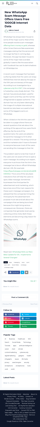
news (23, 262)
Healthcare (21, 339)
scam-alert (7, 265)
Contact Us (29, 396)
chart (13, 349)
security (26, 362)
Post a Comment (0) (20, 297)
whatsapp (23, 265)
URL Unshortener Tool (20, 419)
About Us (34, 394)
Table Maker (9, 412)
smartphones (20, 366)
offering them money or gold (15, 45)
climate (20, 349)
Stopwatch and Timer (12, 410)
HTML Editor (20, 399)
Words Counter (9, 399)
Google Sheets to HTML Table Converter (20, 421)
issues (17, 359)
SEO (29, 339)
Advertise (26, 394)
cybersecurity (24, 352)
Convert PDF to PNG (28, 410)
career (7, 349)
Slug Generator (31, 399)
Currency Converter (25, 408)
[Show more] (30, 272)
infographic (8, 359)
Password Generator (12, 401)
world (12, 369)
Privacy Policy (11, 396)
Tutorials (7, 345)
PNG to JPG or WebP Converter (24, 412)
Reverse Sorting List (28, 403)
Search (7, 342)
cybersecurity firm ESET (13, 88)
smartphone (9, 366)
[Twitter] (22, 272)
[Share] (33, 31)
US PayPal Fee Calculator (26, 406)
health (29, 356)
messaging (17, 262)
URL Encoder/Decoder (12, 403)
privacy (7, 362)
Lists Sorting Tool (10, 406)
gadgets (21, 356)
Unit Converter (12, 408)
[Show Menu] (3, 3)
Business (12, 339)
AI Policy (21, 396)
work (6, 369)
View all (32, 281)
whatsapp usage (8, 267)
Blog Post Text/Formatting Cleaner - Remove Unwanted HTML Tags (20, 416)
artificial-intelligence (25, 345)
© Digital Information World (12, 394)
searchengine (16, 362)
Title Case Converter (27, 401)
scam (28, 262)
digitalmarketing (10, 356)
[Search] (37, 3)
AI (5, 339)
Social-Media (15, 265)
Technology (27, 342)
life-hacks (25, 359)
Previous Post (7, 304)
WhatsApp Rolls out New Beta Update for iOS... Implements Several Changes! (18, 254)
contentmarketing (11, 352)
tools (29, 366)
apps (10, 262)
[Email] (26, 272)
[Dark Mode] (32, 3)
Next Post (34, 304)
